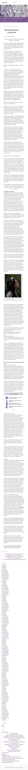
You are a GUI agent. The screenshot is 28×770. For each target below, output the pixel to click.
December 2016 (5, 713)
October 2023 (5, 608)
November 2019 (5, 667)
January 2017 (4, 711)
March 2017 (4, 709)
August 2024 (4, 595)
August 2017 (4, 702)
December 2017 (5, 696)
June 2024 (4, 597)
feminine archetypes (12, 201)
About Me (10, 21)
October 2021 (5, 636)
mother (5, 547)
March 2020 (4, 662)
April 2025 (4, 584)
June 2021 (4, 641)
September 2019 (5, 670)
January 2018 (4, 695)
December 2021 (5, 633)
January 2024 (4, 604)
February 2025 (5, 586)
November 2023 (5, 607)
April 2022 (4, 629)
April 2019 (4, 677)
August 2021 (4, 639)
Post (3, 726)
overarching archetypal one (10, 261)
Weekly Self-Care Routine (7, 762)
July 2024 (4, 596)
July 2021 (4, 640)
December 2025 (5, 574)
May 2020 (4, 659)
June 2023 (4, 611)
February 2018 (5, 693)
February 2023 (5, 617)
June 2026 (4, 566)
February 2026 (5, 571)
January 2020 (4, 665)
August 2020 (4, 655)
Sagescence (6, 239)
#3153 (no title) (5, 732)
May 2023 (4, 613)
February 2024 (5, 603)
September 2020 (5, 654)
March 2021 (4, 645)
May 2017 (4, 706)
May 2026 (4, 567)
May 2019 (4, 676)
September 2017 (5, 700)
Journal (15, 21)
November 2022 (5, 621)
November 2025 (5, 575)
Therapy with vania (5, 18)
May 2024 (4, 599)
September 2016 (5, 717)
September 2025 (5, 578)
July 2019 (4, 673)
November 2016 (5, 714)
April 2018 (4, 691)
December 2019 (5, 666)
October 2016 (5, 715)
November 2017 (5, 698)
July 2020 (4, 656)
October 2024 (5, 592)
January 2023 (4, 618)
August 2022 (4, 625)
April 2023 (4, 614)
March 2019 (4, 678)
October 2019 (5, 669)
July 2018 (4, 687)
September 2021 (5, 637)
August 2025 (4, 580)
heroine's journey (17, 546)
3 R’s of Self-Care (5, 752)
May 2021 (4, 643)
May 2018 (4, 689)
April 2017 (4, 707)
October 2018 (5, 685)
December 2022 (5, 619)
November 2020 (5, 651)
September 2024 (5, 593)
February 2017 (5, 710)
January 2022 (4, 632)
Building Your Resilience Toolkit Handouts (11, 756)
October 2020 (5, 652)
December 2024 (5, 589)
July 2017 (4, 703)
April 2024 (4, 600)
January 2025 (4, 588)
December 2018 (5, 682)
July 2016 (4, 718)
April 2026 (4, 569)
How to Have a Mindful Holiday (8, 759)
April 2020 (4, 661)
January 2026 (4, 573)
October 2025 (5, 577)
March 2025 (4, 585)
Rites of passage (10, 547)
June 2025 (4, 582)
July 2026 (4, 564)
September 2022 (5, 623)
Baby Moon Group (6, 755)
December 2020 (5, 650)
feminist (5, 546)
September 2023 (5, 610)
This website (10, 209)
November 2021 (5, 634)
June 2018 (4, 688)
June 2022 (4, 626)
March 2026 (4, 570)
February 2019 (5, 680)
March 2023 (4, 615)
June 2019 (4, 674)
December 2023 (5, 606)
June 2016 (4, 719)
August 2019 (4, 671)
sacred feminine (17, 547)
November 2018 (5, 684)
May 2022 (4, 628)
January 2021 (4, 648)
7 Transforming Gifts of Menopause (15, 106)
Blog (8, 545)
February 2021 (5, 647)
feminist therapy (10, 546)
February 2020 (5, 663)
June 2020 (4, 658)
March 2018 (4, 692)
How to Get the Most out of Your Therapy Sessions (12, 758)
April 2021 (4, 644)
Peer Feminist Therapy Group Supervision (11, 761)
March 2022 (4, 630)
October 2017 (5, 699)
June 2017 (4, 704)
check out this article (16, 531)
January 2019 (4, 681)
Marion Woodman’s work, (14, 164)
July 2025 (4, 581)
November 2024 (5, 591)
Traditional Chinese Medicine (9, 79)
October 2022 (5, 622)
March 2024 (4, 602)
